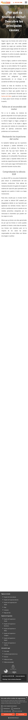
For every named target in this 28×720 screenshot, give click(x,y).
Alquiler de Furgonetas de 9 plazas (10, 603)
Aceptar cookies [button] (8, 714)
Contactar (6, 610)
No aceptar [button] (21, 714)
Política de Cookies (8, 659)
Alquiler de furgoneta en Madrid (9, 639)
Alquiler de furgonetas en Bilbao (10, 630)
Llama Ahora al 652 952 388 (8, 676)
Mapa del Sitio (7, 613)
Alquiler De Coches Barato (10, 597)
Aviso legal (6, 651)
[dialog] (14, 708)
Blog (5, 607)
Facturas (6, 657)
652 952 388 (18, 2)
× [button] (26, 697)
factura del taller (6, 96)
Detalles (18, 703)
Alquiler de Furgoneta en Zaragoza (9, 634)
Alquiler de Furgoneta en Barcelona (9, 625)
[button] (14, 717)
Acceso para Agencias (20, 676)
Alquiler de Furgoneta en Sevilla (9, 620)
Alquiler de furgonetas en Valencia (10, 644)
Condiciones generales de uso (10, 654)
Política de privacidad (9, 662)
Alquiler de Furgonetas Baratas (11, 600)
